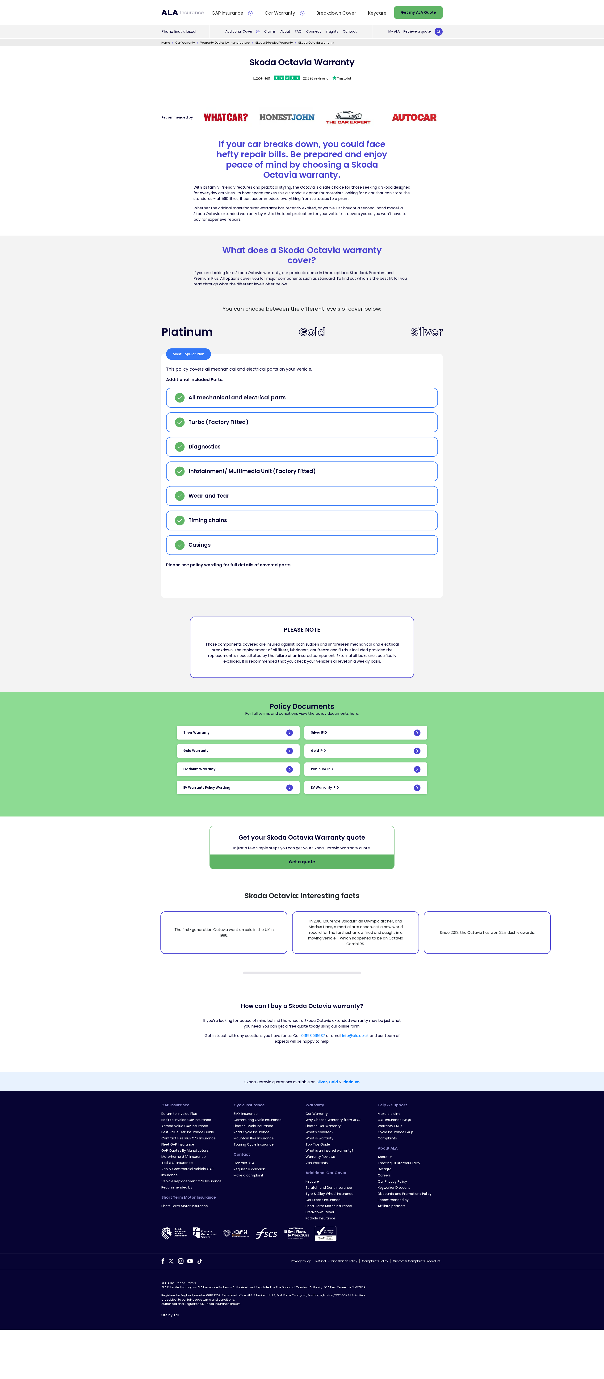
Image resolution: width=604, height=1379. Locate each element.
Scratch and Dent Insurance (329, 1187)
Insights (332, 31)
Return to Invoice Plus (179, 1113)
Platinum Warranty (199, 769)
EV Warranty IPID (325, 787)
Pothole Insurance (320, 1218)
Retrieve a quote (417, 31)
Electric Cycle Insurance (253, 1126)
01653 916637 (313, 1035)
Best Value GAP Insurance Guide (187, 1132)
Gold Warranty (195, 751)
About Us (385, 1157)
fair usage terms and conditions (210, 1300)
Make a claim (389, 1113)
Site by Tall (170, 1315)
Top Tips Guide (318, 1144)
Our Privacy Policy (392, 1181)
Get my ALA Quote (418, 12)
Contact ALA (244, 1163)
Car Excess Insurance (323, 1199)
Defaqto (384, 1169)
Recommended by (176, 1187)
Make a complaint (248, 1175)
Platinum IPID (322, 769)
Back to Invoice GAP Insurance (186, 1119)
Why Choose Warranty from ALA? (333, 1119)
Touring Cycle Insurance (254, 1144)
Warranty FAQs (390, 1126)
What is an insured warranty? (329, 1150)
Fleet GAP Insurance (177, 1144)
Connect (313, 31)
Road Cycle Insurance (251, 1132)
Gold (333, 1082)
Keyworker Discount (394, 1187)
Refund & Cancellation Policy (336, 1261)
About (285, 31)
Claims (270, 31)
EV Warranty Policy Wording (206, 787)
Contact (350, 31)
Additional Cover (238, 31)
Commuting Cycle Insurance (257, 1119)
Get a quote (302, 862)
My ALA (394, 31)
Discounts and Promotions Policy (405, 1193)
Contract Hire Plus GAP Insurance (188, 1138)
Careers (384, 1175)
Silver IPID (319, 732)
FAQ (298, 31)
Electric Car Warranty (323, 1126)
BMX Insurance (246, 1113)
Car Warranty (185, 43)
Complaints (387, 1138)
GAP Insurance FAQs (394, 1119)
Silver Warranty (196, 732)
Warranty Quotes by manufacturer (225, 43)
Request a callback (249, 1169)
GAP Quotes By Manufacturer (185, 1150)
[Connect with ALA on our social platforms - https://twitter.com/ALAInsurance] (171, 1261)
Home (165, 43)
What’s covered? (319, 1132)
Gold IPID (318, 751)
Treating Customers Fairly (399, 1163)
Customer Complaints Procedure (416, 1261)
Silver (321, 1082)
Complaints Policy (375, 1261)
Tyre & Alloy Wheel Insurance (329, 1193)
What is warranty (319, 1138)
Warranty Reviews (320, 1156)
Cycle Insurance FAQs (396, 1132)
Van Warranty (317, 1162)
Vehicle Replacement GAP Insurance (191, 1181)
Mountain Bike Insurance (254, 1138)
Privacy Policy (301, 1261)
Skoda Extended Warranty (274, 43)
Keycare (312, 1181)
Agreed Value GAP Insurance (184, 1126)
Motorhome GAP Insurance (183, 1156)
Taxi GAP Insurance (177, 1162)
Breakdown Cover (320, 1212)
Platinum (351, 1082)
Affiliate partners (391, 1206)
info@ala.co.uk (355, 1035)
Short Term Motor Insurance (184, 1206)
